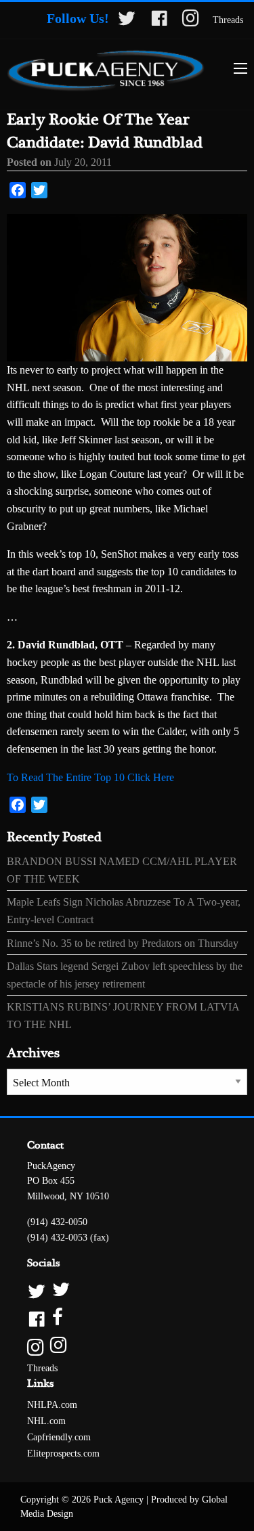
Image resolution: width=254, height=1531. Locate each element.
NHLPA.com (52, 1405)
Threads (228, 20)
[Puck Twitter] (127, 1290)
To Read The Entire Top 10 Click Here (90, 777)
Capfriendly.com (59, 1437)
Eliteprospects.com (63, 1453)
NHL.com (46, 1421)
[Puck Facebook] (127, 1318)
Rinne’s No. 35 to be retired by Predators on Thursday (122, 943)
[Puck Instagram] (127, 1346)
